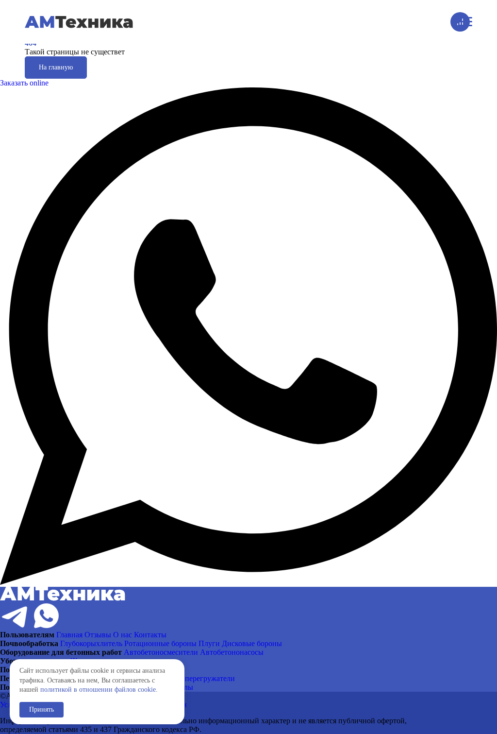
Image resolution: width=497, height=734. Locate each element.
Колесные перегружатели (192, 678)
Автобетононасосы (232, 652)
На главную (56, 67)
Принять (41, 709)
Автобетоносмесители (161, 652)
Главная (69, 635)
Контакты (150, 635)
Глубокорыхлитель (91, 643)
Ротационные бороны (160, 643)
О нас (122, 635)
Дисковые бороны (252, 643)
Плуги (209, 643)
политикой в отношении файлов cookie (98, 689)
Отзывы (97, 635)
